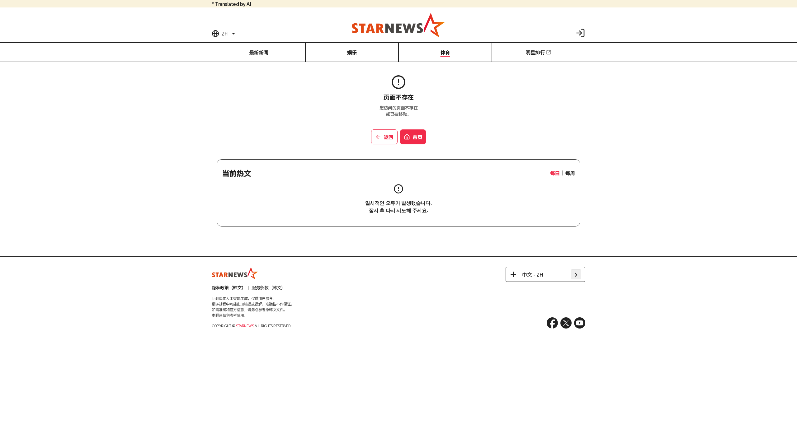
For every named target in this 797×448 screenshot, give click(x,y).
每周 (570, 173)
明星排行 (535, 52)
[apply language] (576, 274)
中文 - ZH (532, 274)
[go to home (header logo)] (398, 24)
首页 (417, 137)
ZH (224, 33)
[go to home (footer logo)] (235, 273)
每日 (555, 173)
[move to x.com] (566, 323)
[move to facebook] (552, 323)
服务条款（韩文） (268, 287)
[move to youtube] (579, 323)
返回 (389, 137)
